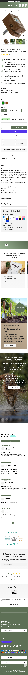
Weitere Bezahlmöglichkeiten (14, 135)
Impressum (14, 669)
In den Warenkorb (19, 127)
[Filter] (22, 441)
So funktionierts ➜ (9, 345)
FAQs (7, 669)
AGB (10, 669)
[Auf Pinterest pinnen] (14, 158)
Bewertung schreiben (11, 441)
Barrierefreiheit (22, 671)
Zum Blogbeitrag (14, 387)
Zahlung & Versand (16, 670)
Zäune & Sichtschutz (14, 10)
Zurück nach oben (14, 604)
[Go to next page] (18, 523)
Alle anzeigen (14, 257)
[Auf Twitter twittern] (9, 158)
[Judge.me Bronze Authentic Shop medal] (14, 538)
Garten (7, 10)
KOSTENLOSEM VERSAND (13, 92)
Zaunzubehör (21, 10)
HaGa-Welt (4, 47)
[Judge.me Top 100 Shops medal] (7, 538)
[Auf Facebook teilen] (11, 158)
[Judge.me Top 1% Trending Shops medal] (20, 538)
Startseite (3, 10)
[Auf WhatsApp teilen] (6, 158)
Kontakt (2, 669)
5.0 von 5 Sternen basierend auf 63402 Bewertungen (14, 576)
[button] (26, 5)
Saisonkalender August (10, 279)
